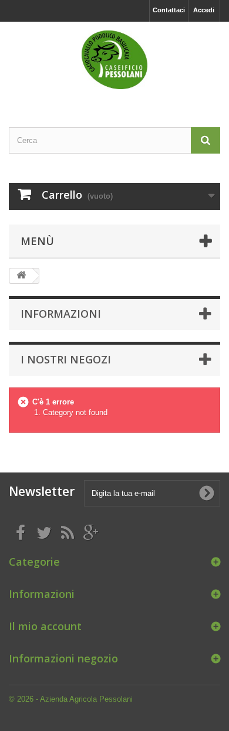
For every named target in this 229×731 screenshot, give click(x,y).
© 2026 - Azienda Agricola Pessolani (71, 699)
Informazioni (61, 314)
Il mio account (45, 626)
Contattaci (169, 9)
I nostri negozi (66, 359)
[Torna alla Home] (21, 275)
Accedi (203, 9)
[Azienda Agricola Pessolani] (114, 59)
